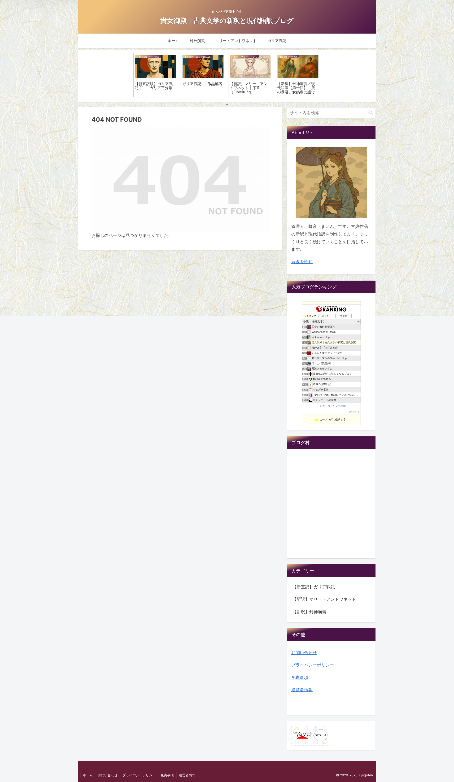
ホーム (88, 775)
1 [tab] (227, 104)
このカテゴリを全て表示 (331, 405)
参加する (354, 411)
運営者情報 (302, 689)
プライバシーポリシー (312, 664)
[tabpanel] (155, 75)
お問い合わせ (304, 652)
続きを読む (302, 261)
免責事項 (299, 677)
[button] (371, 112)
